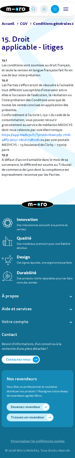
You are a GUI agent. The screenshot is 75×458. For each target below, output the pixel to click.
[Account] (44, 9)
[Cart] (55, 9)
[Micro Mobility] (16, 9)
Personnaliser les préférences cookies (38, 441)
